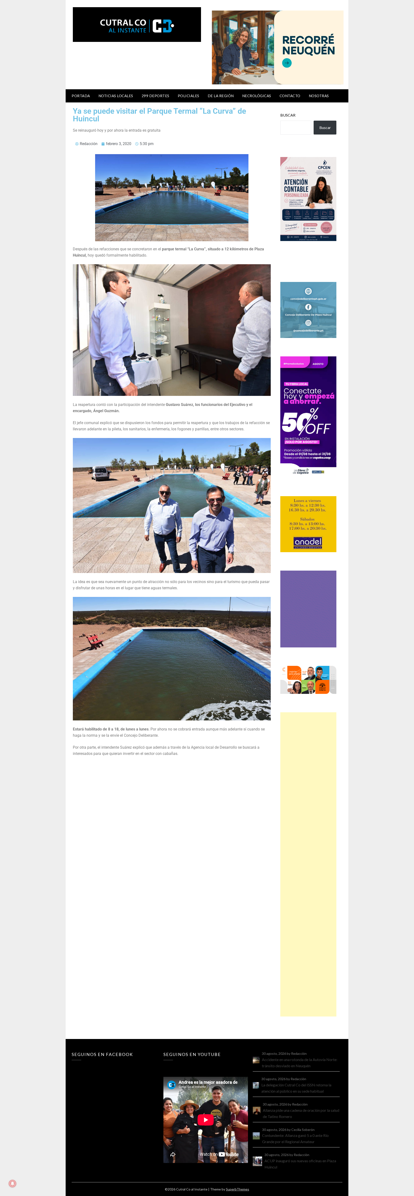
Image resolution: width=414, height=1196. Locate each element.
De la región (221, 96)
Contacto (290, 96)
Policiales (188, 96)
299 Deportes (155, 96)
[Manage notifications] (12, 1183)
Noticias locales (115, 96)
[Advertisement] (308, 864)
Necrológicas (256, 96)
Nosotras (319, 96)
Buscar (287, 115)
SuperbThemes (237, 1189)
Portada (81, 96)
